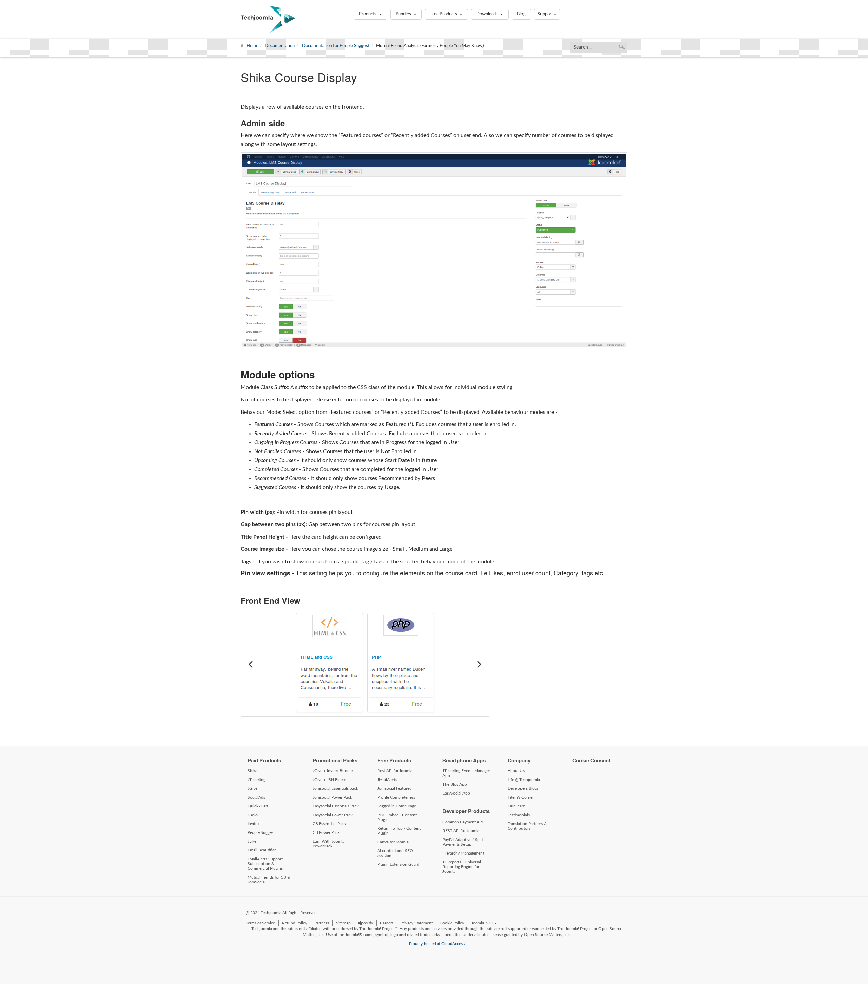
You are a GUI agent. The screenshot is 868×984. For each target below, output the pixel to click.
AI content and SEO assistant (395, 853)
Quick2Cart (258, 806)
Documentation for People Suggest (335, 46)
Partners (321, 923)
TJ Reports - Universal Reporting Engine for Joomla (461, 866)
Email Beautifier (262, 850)
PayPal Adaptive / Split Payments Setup (462, 842)
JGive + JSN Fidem (329, 780)
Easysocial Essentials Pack (336, 806)
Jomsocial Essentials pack (335, 788)
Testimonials (519, 815)
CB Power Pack (326, 832)
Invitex (253, 824)
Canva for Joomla (393, 842)
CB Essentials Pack (329, 824)
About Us (516, 771)
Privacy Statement (416, 923)
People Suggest (261, 832)
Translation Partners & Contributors (527, 826)
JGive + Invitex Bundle (333, 771)
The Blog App (454, 784)
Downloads (487, 14)
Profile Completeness (396, 797)
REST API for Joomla (460, 831)
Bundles (404, 14)
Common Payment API (462, 822)
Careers (386, 923)
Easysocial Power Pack (333, 815)
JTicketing (256, 780)
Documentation (280, 46)
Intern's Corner (521, 797)
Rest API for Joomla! (395, 771)
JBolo (253, 815)
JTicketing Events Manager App (466, 773)
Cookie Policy (452, 923)
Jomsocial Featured (394, 788)
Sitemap (343, 923)
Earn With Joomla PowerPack (328, 843)
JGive (252, 788)
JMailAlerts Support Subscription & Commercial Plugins (265, 863)
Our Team (516, 806)
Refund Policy (294, 923)
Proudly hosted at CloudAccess (437, 944)
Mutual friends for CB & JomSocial (269, 879)
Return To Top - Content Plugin (399, 830)
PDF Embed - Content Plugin (397, 817)
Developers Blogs (523, 788)
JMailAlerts (387, 780)
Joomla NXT (482, 923)
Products (368, 14)
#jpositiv (365, 923)
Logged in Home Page (396, 806)
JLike (252, 841)
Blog (521, 14)
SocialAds (256, 797)
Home (252, 46)
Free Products (444, 14)
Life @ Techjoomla (524, 780)
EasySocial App (456, 793)
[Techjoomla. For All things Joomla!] (268, 19)
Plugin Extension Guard (398, 864)
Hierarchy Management (463, 853)
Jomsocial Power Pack (332, 797)
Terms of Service (260, 923)
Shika (252, 771)
